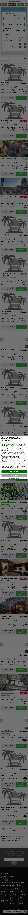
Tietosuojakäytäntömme (14, 478)
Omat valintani (14, 475)
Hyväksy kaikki (14, 471)
